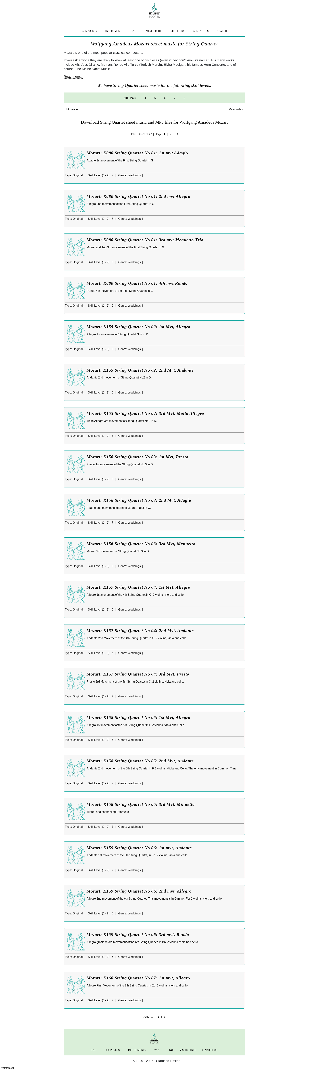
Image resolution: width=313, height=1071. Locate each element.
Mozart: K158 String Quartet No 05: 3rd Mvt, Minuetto (141, 804)
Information (72, 109)
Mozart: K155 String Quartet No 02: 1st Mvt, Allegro (138, 326)
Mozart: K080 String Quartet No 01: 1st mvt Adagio (137, 153)
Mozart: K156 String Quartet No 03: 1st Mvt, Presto (137, 457)
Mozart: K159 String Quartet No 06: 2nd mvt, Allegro (139, 891)
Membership (236, 109)
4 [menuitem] (145, 97)
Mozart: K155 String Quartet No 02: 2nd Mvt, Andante (140, 370)
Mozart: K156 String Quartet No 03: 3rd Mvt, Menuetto (141, 543)
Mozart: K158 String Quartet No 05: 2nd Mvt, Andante (140, 761)
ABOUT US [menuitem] (211, 1050)
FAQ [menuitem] (93, 1050)
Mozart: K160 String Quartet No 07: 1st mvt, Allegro (138, 978)
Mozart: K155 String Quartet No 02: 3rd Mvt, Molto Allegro (145, 413)
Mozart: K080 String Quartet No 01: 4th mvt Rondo (137, 283)
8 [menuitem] (184, 97)
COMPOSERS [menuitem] (89, 31)
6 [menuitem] (165, 97)
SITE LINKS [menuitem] (178, 31)
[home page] (154, 10)
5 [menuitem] (155, 97)
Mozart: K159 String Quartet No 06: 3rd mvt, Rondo (138, 934)
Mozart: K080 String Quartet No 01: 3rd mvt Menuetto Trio (145, 239)
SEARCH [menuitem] (222, 31)
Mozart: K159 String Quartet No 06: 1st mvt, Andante (139, 847)
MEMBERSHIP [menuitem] (154, 31)
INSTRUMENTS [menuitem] (114, 31)
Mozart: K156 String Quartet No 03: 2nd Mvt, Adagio (139, 500)
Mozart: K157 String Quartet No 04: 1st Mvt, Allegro (138, 587)
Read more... (73, 76)
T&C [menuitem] (171, 1050)
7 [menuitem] (174, 97)
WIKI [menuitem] (134, 31)
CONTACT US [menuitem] (201, 31)
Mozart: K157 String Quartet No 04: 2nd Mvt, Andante (140, 630)
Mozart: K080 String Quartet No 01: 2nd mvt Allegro (138, 196)
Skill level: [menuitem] (130, 97)
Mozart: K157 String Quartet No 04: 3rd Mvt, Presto (138, 674)
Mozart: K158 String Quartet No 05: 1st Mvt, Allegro (138, 717)
